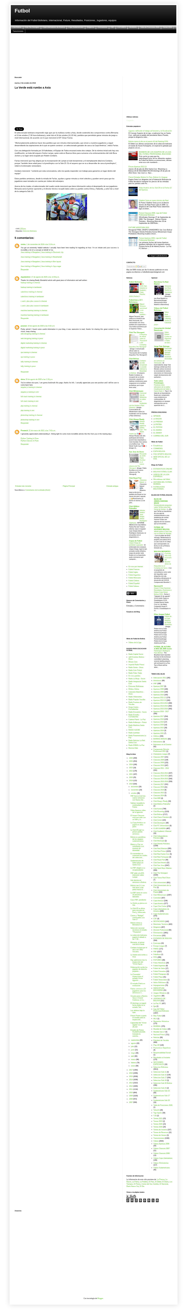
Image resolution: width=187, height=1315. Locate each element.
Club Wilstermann (136, 391)
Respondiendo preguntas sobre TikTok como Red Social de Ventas (163, 507)
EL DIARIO (157, 430)
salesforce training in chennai (31, 292)
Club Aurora (157, 809)
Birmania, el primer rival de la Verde (137, 943)
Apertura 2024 (158, 730)
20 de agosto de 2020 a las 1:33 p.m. (39, 379)
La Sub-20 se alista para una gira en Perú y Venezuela (138, 910)
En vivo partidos (134, 676)
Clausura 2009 (158, 763)
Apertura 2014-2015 (160, 706)
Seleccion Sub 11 (159, 1072)
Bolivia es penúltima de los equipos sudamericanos (138, 839)
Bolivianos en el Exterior (162, 744)
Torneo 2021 (157, 1118)
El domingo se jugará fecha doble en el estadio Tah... (138, 1005)
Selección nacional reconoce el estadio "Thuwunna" (139, 930)
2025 (131, 761)
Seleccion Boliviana (30, 231)
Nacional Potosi (159, 1035)
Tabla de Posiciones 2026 (149, 27)
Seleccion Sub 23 (159, 1088)
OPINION (156, 416)
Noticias (156, 1037)
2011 (131, 1089)
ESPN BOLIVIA (159, 451)
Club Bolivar (16, 27)
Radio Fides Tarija (135, 673)
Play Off (156, 1045)
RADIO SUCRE (134, 730)
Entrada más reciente (23, 486)
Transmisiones (18, 31)
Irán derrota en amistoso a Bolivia (138, 881)
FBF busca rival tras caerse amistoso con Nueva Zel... (138, 798)
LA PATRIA (157, 424)
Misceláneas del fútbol (161, 479)
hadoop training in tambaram (31, 287)
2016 (131, 1073)
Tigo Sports (157, 1113)
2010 (131, 1093)
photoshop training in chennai (31, 415)
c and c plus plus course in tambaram (34, 306)
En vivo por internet (135, 567)
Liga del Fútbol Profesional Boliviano (161, 1010)
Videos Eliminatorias (161, 1163)
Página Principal (69, 486)
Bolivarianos (157, 742)
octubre (134, 793)
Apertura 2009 (158, 692)
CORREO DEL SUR (160, 436)
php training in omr (27, 410)
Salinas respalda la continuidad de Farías (138, 805)
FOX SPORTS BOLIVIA (162, 454)
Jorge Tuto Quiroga (161, 346)
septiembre (135, 1040)
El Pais (151, 1182)
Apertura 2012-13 (159, 700)
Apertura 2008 (158, 689)
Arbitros (156, 736)
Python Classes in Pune (30, 441)
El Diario (165, 1182)
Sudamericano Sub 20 (161, 1100)
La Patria (135, 1182)
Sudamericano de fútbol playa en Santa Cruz (137, 863)
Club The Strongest (32, 27)
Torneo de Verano (159, 1135)
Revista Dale (133, 748)
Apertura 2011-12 (159, 697)
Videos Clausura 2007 (161, 1148)
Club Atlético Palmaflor (134, 507)
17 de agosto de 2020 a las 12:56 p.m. (45, 277)
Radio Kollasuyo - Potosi (137, 722)
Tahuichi (156, 1110)
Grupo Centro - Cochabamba (133, 708)
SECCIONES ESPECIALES (158, 1063)
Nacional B (158, 586)
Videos (156, 1141)
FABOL (156, 949)
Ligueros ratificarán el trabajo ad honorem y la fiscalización (150, 131)
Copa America (158, 903)
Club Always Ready (136, 419)
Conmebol (157, 898)
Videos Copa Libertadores (162, 1158)
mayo (133, 1053)
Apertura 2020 (158, 725)
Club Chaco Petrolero (161, 817)
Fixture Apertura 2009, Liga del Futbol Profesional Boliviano (153, 239)
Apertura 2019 (158, 722)
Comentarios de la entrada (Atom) (37, 490)
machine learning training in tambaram (35, 315)
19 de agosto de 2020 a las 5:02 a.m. (41, 326)
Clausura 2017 (158, 784)
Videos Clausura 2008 (161, 1153)
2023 (131, 768)
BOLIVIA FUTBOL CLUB (162, 472)
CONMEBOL (158, 448)
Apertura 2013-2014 (160, 703)
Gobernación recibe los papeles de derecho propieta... (139, 969)
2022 (131, 771)
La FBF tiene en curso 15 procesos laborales (139, 895)
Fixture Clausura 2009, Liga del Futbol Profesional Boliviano (153, 214)
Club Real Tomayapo (161, 857)
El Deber (158, 1182)
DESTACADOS (159, 921)
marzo (133, 1059)
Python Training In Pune (30, 438)
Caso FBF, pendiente (138, 900)
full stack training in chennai (31, 396)
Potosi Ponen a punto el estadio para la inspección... (138, 1018)
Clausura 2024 (158, 795)
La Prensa (160, 1179)
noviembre (135, 790)
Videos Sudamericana (161, 1168)
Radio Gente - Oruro (135, 667)
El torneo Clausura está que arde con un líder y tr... (138, 817)
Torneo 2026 (167, 27)
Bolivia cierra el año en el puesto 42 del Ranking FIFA (148, 141)
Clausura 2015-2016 (160, 781)
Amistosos (157, 681)
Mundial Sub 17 (159, 1032)
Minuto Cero (132, 662)
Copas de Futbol (135, 541)
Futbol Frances (134, 569)
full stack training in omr (29, 401)
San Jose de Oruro (136, 452)
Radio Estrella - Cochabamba (134, 716)
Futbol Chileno (133, 581)
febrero (134, 1063)
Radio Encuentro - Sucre (137, 712)
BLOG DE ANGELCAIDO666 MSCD (161, 501)
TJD (154, 1116)
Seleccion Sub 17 (159, 1077)
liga (154, 1006)
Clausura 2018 (158, 787)
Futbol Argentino (134, 575)
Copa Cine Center (159, 906)
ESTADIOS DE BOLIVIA (162, 938)
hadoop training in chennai (30, 283)
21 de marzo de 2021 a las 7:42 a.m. (42, 430)
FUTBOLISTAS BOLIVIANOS (159, 488)
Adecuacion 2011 (159, 678)
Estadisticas (158, 446)
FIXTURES (122, 27)
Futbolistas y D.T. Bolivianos (136, 301)
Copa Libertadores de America (54, 27)
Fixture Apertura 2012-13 (137, 167)
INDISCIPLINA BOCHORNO (158, 989)
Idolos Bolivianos (159, 982)
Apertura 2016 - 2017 (161, 711)
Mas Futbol (157, 1016)
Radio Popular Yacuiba (136, 699)
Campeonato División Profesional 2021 (161, 750)
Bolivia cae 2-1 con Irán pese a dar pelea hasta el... (138, 887)
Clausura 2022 (158, 793)
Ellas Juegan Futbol (162, 614)
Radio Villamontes (135, 697)
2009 (131, 1096)
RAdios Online (133, 689)
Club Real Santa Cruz (161, 854)
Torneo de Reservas (160, 1132)
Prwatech (24, 430)
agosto (133, 1043)
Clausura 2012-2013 (160, 773)
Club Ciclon (157, 820)
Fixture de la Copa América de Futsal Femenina (168, 620)
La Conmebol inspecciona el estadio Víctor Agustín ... (137, 977)
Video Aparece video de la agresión (138, 811)
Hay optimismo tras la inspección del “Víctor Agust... (139, 962)
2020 (131, 777)
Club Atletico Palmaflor (161, 804)
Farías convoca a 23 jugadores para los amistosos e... (138, 991)
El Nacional (164, 1184)
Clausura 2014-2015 (160, 779)
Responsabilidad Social (162, 1053)
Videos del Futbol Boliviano (161, 309)
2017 (131, 1070)
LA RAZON (157, 419)
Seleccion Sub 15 (159, 1075)
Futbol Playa (158, 977)
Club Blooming (158, 811)
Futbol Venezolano (160, 980)
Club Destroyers (159, 823)
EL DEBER (157, 433)
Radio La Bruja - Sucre (136, 679)
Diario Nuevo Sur (132, 1186)
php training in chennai (29, 406)
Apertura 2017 (158, 716)
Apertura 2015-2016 (160, 709)
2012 (131, 1086)
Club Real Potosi (159, 851)
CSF (155, 919)
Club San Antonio (159, 863)
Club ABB (157, 798)
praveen (24, 326)
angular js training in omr (30, 392)
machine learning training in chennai (34, 310)
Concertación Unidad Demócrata (162, 329)
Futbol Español (134, 583)
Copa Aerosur (158, 901)
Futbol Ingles (133, 572)
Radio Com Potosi (135, 670)
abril (133, 1056)
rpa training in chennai (29, 352)
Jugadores (157, 996)
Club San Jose (158, 865)
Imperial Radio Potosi (136, 665)
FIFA (155, 957)
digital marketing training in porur (33, 348)
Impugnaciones (159, 985)
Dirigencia (90, 27)
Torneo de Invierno (160, 1130)
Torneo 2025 (157, 1124)
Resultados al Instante (161, 1057)
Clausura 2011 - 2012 (161, 768)
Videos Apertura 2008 (161, 1144)
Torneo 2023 (157, 1121)
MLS (155, 1019)
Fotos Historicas (159, 963)
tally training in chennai (29, 362)
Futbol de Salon (159, 968)
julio (132, 1046)
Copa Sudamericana (75, 27)
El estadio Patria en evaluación (138, 985)
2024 (131, 764)
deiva (23, 379)
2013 (131, 1083)
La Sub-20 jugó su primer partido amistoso (137, 832)
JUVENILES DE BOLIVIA (159, 1000)
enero (133, 1066)
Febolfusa (157, 954)
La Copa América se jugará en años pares (138, 825)
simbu (23, 244)
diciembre (135, 787)
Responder (25, 270)
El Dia (142, 1186)
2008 (131, 1099)
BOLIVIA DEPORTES (162, 551)
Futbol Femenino (159, 971)
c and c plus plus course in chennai (34, 301)
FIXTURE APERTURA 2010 (138, 227)
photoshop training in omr (30, 420)
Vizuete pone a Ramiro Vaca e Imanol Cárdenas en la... (139, 998)
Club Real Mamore (160, 848)
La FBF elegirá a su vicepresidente (138, 869)
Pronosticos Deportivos (162, 1048)
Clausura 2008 (158, 760)
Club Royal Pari (135, 478)
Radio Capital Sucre (135, 654)
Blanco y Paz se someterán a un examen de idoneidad (137, 847)
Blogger (100, 1298)
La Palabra (144, 1182)
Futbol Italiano (133, 586)
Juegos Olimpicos (160, 993)
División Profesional (160, 930)
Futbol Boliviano (135, 282)
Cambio (156, 1184)
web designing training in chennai (33, 334)
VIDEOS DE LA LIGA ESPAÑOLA (161, 475)
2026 (131, 758)
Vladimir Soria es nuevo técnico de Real (153, 200)
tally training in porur (28, 366)
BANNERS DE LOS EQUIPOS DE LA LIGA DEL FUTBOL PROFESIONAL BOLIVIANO (155, 153)
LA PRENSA (158, 422)
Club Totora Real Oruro (161, 878)
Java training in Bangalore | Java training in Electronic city (42, 252)
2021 (131, 774)
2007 (131, 1102)
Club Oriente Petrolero (161, 844)
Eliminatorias (102, 27)
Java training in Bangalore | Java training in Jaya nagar (41, 266)
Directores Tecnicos (160, 924)
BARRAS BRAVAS (160, 739)
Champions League (160, 754)
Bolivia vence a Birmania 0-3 (136, 924)
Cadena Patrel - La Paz (137, 719)
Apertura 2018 (158, 719)
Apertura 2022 (158, 728)
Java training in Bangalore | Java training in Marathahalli (41, 257)
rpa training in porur (28, 357)
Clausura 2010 (158, 765)
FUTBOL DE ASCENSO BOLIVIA (161, 528)
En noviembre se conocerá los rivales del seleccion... (139, 855)
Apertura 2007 (158, 686)
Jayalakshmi (26, 277)
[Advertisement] (91, 55)
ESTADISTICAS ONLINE (162, 469)
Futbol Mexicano (134, 578)
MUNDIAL (133, 27)
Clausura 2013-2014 (160, 776)
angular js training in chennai (31, 387)
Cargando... (130, 120)
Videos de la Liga (134, 642)
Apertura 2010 (158, 695)
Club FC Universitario (161, 826)
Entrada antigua (112, 486)
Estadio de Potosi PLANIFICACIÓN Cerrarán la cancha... (138, 1033)
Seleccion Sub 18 (159, 1080)
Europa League (158, 946)
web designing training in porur (32, 338)
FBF (112, 27)
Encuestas (157, 935)
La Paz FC (157, 1003)
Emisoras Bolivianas (136, 686)
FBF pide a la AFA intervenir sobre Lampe (137, 875)
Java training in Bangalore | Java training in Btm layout (41, 261)
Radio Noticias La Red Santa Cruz (136, 741)
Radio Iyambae (134, 733)
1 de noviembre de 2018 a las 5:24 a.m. (41, 244)
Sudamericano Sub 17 (161, 1096)
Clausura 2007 (158, 757)
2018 (131, 784)
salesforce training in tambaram (32, 297)
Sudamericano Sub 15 (161, 1091)
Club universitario (159, 883)
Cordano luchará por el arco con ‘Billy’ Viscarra (139, 950)
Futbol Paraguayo (159, 974)
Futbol (22, 11)
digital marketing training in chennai (34, 343)
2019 (131, 780)
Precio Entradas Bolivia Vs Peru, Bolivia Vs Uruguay (147, 177)
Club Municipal (158, 841)
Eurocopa (156, 943)
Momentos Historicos (161, 1021)
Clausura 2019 (158, 790)
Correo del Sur (147, 1184)
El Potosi (137, 1184)
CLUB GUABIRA (159, 828)
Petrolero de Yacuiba (161, 1040)
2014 (131, 1080)
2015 (131, 1076)
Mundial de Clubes (160, 1029)
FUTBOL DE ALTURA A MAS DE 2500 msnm (163, 648)
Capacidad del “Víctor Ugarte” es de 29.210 (138, 1025)
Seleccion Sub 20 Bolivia (162, 1083)
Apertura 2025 (158, 733)
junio (133, 1050)
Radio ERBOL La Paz (136, 745)
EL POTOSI (157, 427)
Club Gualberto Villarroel (162, 831)
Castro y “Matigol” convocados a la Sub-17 (138, 917)
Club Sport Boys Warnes (162, 868)
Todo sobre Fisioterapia (158, 382)
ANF (155, 683)
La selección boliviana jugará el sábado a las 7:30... (139, 937)
